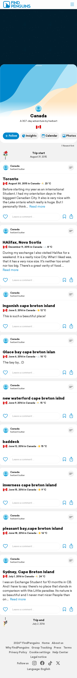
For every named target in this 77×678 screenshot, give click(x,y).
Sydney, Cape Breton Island (28, 571)
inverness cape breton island (30, 485)
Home (46, 643)
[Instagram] (34, 663)
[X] (58, 663)
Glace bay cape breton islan (29, 352)
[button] (72, 4)
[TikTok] (50, 663)
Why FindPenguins (17, 647)
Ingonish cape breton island (29, 305)
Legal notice (38, 657)
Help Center (60, 652)
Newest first (68, 145)
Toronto (10, 178)
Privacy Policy (18, 652)
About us (57, 643)
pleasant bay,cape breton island (33, 528)
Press (57, 647)
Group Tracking (42, 647)
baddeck (11, 441)
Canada (38, 116)
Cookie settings (39, 652)
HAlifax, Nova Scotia (22, 242)
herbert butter (17, 169)
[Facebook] (42, 663)
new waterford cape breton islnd (33, 398)
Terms (67, 647)
